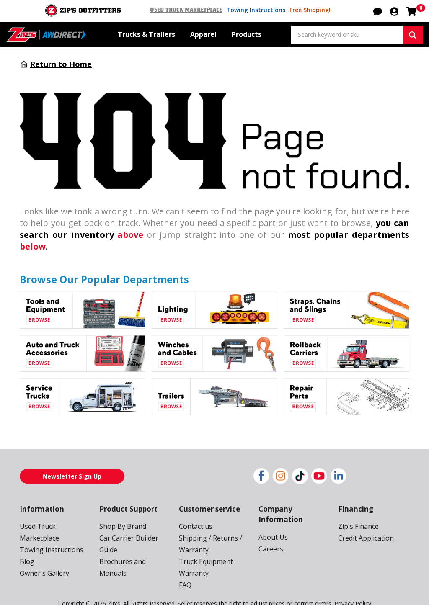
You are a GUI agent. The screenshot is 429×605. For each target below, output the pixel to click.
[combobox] (347, 35)
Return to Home (61, 64)
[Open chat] (377, 11)
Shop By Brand (122, 526)
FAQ (185, 585)
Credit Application (366, 538)
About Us (273, 537)
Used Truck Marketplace (186, 10)
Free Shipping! (310, 10)
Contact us (195, 526)
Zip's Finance (358, 526)
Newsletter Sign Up (72, 476)
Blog (27, 561)
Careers (270, 549)
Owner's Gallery (44, 573)
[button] (394, 11)
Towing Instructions (255, 10)
